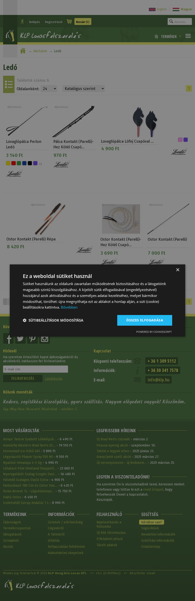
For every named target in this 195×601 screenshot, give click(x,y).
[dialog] (97, 300)
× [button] (177, 270)
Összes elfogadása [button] (144, 320)
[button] (53, 320)
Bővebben (69, 307)
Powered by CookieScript (154, 331)
